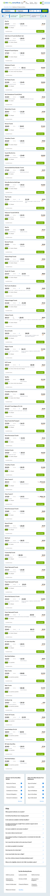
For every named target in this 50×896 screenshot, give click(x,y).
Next (45, 16)
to (10, 875)
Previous (2, 16)
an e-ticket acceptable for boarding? (14, 846)
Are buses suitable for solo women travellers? (17, 829)
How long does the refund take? (13, 850)
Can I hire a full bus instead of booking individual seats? (19, 858)
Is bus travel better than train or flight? (15, 854)
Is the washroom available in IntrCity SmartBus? (17, 819)
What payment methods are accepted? (15, 811)
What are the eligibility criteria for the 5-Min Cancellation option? (21, 862)
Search (45, 10)
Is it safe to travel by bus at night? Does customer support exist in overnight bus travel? (22, 824)
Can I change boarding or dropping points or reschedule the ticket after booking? (23, 837)
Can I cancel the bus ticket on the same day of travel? (19, 842)
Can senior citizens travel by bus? (14, 833)
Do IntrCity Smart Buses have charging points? (17, 815)
